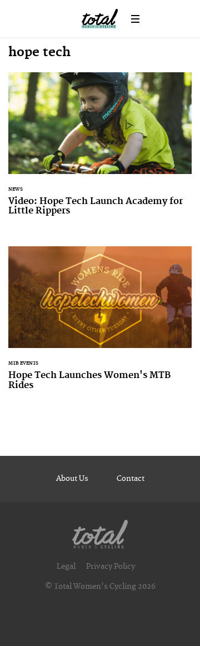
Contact (130, 478)
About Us (72, 478)
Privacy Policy (110, 566)
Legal (66, 566)
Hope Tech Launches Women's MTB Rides (100, 325)
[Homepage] (100, 531)
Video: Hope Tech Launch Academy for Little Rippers (100, 151)
